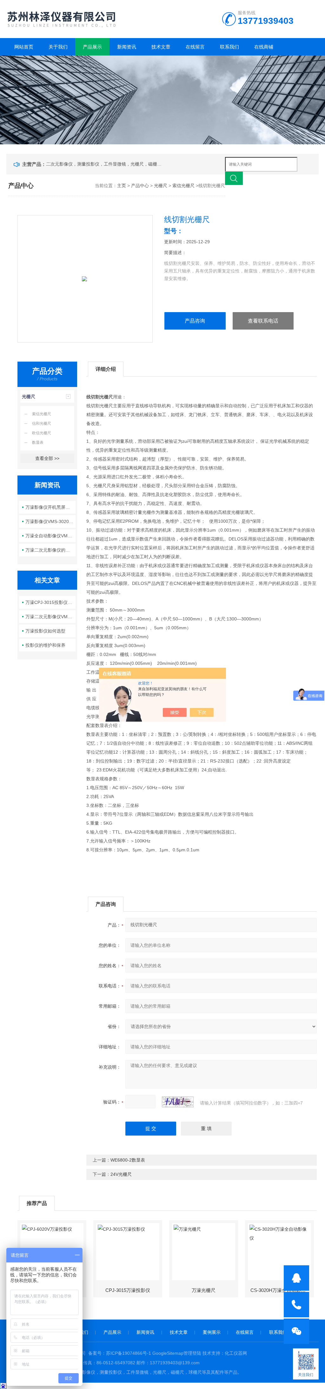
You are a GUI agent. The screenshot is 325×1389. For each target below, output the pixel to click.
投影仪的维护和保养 (45, 645)
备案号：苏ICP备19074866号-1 (119, 1353)
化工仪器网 (236, 1353)
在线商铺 (263, 46)
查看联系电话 (263, 321)
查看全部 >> (47, 458)
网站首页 (23, 46)
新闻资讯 (126, 46)
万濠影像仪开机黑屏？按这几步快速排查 (50, 507)
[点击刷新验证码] (178, 1102)
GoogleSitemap (167, 1353)
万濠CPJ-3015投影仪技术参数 (50, 602)
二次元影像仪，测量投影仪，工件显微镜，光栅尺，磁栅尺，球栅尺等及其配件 (105, 164)
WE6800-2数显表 (127, 1160)
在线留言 (195, 46)
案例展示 (212, 1332)
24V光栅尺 (121, 1174)
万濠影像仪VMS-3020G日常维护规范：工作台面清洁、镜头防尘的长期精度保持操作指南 (50, 521)
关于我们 (58, 46)
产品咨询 (195, 321)
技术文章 (160, 46)
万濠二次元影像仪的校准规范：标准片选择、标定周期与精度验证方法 (50, 550)
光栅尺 (160, 185)
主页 (121, 185)
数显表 (37, 442)
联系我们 (229, 46)
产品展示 (92, 46)
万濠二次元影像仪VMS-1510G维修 (50, 616)
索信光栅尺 (183, 185)
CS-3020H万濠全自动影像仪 (280, 1290)
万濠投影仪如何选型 (45, 630)
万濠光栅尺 (204, 1290)
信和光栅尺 (41, 423)
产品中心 (140, 185)
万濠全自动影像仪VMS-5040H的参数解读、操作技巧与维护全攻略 (50, 535)
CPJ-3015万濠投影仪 (127, 1290)
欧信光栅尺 (41, 433)
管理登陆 (192, 1353)
